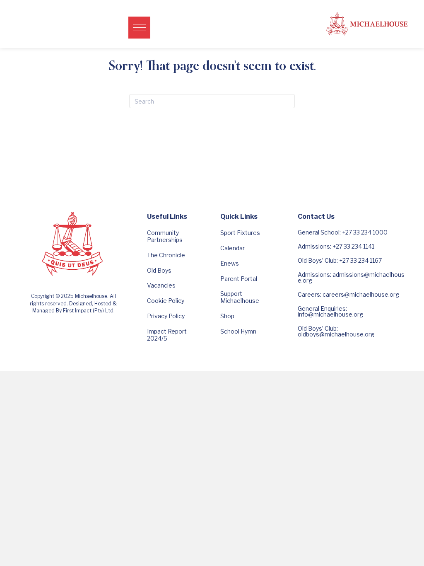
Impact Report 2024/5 (167, 335)
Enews (229, 263)
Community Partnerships (165, 236)
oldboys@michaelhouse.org (336, 334)
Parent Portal (238, 278)
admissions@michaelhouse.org (351, 277)
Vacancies (161, 285)
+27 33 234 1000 (365, 232)
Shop (227, 315)
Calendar (232, 248)
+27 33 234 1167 (360, 260)
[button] (139, 28)
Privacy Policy (166, 315)
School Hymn (238, 331)
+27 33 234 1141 (353, 246)
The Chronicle (166, 255)
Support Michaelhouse (239, 297)
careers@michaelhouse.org (361, 294)
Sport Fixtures (240, 232)
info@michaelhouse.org (330, 314)
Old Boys (159, 270)
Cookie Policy (165, 300)
